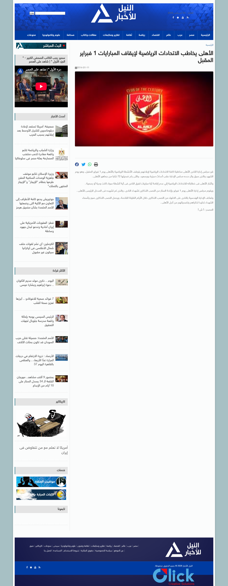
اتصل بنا (47, 550)
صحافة (70, 35)
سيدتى (56, 546)
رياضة (142, 35)
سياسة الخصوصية (103, 550)
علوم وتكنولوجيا (51, 35)
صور (32, 546)
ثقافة (129, 35)
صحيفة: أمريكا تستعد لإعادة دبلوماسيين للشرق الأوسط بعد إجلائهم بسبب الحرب (35, 131)
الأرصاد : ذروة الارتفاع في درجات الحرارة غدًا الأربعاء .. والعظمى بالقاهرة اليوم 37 (35, 360)
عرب (180, 35)
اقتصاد (156, 35)
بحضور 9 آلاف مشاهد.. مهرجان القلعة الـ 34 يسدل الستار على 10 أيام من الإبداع (35, 382)
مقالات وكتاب (88, 35)
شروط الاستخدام (71, 550)
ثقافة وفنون (83, 546)
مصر (191, 35)
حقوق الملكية (87, 550)
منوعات (31, 35)
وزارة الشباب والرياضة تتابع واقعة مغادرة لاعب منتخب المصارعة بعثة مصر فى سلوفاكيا (34, 155)
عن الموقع (119, 550)
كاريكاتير (60, 402)
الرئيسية (205, 35)
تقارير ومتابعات (111, 35)
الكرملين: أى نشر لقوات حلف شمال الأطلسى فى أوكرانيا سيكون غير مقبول (36, 248)
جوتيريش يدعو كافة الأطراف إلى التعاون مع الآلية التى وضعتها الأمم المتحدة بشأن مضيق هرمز (35, 204)
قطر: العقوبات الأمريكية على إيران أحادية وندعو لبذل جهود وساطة (37, 227)
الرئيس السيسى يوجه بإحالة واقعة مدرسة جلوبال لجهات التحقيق (37, 321)
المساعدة (57, 550)
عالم (168, 35)
